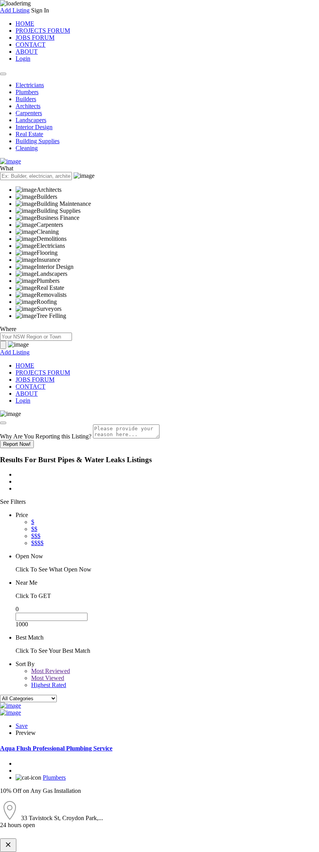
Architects (28, 106)
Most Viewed (47, 678)
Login (23, 58)
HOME (25, 23)
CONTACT (31, 44)
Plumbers (27, 92)
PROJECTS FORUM (43, 30)
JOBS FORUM (35, 37)
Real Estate (29, 134)
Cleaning (27, 148)
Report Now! (17, 444)
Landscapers (31, 120)
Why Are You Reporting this (45, 436)
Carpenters (29, 113)
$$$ (35, 536)
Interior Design (34, 127)
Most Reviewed (50, 671)
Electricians (30, 85)
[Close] (3, 423)
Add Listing (15, 10)
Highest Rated (48, 685)
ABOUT (27, 51)
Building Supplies (38, 141)
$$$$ (37, 543)
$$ (34, 529)
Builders (26, 99)
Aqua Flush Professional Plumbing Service (56, 748)
